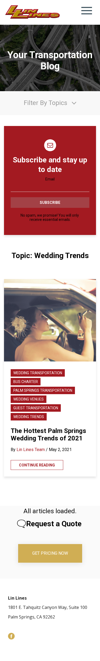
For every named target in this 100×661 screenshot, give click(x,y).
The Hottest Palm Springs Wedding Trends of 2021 (48, 434)
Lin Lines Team (31, 449)
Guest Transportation (35, 408)
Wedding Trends (28, 417)
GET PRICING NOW (50, 553)
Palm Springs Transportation (42, 390)
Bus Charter (25, 382)
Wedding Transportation (37, 373)
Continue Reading (37, 465)
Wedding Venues (28, 399)
